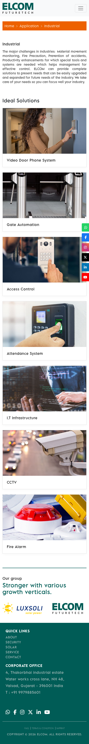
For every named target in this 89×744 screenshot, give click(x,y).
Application (29, 26)
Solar (11, 647)
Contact (13, 657)
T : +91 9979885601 (23, 692)
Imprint (61, 728)
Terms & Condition (43, 728)
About (11, 637)
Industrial (52, 26)
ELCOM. (42, 734)
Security (13, 642)
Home (9, 26)
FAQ (26, 728)
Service (12, 652)
